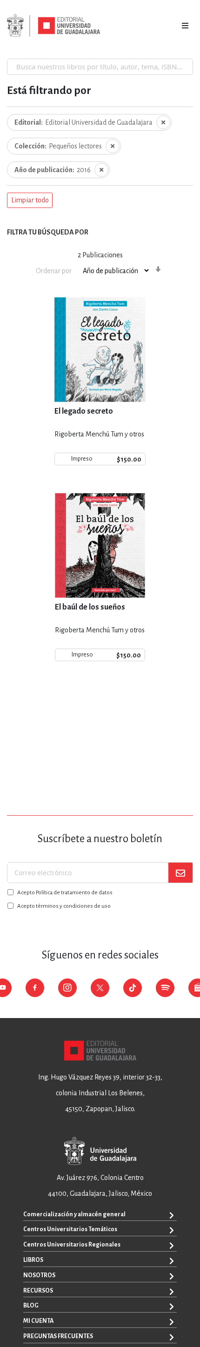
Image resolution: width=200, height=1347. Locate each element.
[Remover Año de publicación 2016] (101, 170)
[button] (30, 200)
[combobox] (100, 66)
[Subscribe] (180, 873)
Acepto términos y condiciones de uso (64, 906)
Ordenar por (54, 271)
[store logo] (53, 25)
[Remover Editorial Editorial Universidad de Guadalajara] (163, 122)
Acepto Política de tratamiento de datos (65, 893)
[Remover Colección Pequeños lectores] (113, 146)
